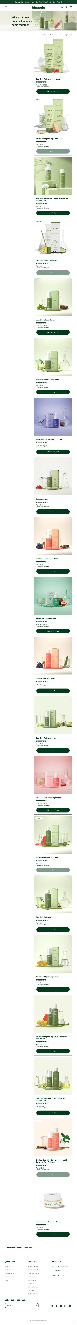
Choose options (53, 91)
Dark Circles (32, 1280)
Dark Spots (31, 1277)
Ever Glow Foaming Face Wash (47, 379)
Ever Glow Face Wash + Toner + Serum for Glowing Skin (52, 199)
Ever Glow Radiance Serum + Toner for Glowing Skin (51, 1099)
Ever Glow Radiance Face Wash (48, 79)
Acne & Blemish (33, 1266)
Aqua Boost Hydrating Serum (47, 977)
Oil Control (31, 1290)
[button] (6, 7)
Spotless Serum (42, 499)
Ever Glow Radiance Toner (46, 917)
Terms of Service (10, 1273)
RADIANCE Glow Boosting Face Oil (48, 798)
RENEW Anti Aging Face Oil (46, 618)
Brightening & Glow (34, 1270)
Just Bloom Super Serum (45, 320)
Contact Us (8, 1270)
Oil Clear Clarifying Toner (46, 678)
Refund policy (9, 1277)
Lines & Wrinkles (33, 1287)
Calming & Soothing (34, 1273)
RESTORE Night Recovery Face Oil (49, 439)
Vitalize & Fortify (33, 1294)
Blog (6, 1280)
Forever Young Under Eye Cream (48, 1222)
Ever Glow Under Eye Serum (46, 260)
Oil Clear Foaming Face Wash (47, 559)
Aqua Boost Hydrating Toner (47, 857)
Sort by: (44, 35)
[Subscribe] (36, 1305)
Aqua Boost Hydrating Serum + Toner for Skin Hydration (51, 1038)
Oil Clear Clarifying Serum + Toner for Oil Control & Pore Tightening (51, 1161)
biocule (36, 1320)
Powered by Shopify (42, 1320)
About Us (8, 1266)
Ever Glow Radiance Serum (46, 738)
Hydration (31, 1283)
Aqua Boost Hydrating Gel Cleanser (49, 139)
